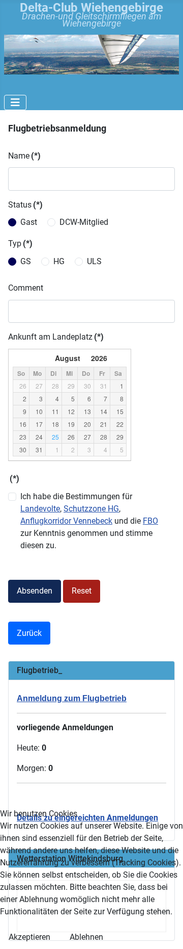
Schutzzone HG (91, 509)
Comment (25, 288)
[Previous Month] (18, 358)
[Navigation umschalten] (15, 102)
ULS (94, 261)
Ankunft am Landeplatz (56, 337)
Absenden (34, 591)
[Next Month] (121, 358)
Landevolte (40, 509)
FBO (150, 521)
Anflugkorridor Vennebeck (66, 521)
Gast (28, 222)
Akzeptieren (29, 937)
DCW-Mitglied (83, 222)
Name (24, 156)
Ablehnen (86, 937)
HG (59, 261)
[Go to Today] (30, 358)
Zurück (29, 633)
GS (25, 261)
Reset (82, 591)
